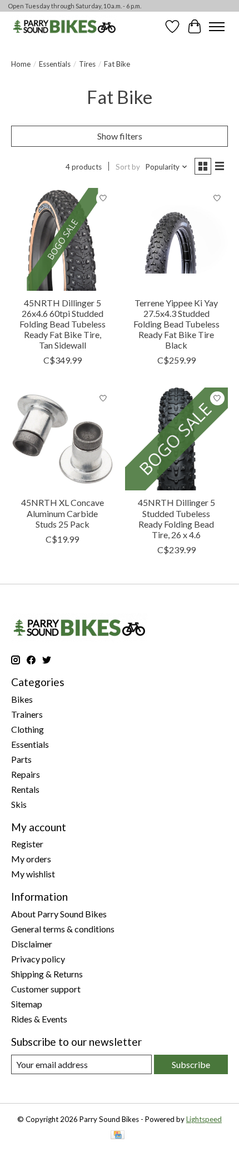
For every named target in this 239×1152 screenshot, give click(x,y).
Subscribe (191, 1064)
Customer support (46, 989)
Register (27, 843)
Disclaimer (31, 944)
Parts (21, 759)
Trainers (27, 714)
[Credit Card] (118, 1135)
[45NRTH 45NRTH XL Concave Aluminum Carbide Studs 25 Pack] (62, 439)
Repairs (25, 774)
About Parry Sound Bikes (59, 913)
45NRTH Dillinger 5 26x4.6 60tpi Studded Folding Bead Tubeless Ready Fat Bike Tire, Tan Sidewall (62, 324)
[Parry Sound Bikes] (64, 26)
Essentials (55, 63)
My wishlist (33, 873)
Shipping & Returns (47, 974)
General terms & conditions (62, 928)
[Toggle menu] (217, 27)
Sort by (128, 166)
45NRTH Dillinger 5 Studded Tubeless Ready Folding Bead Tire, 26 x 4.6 (176, 518)
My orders (31, 858)
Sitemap (26, 1004)
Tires (87, 63)
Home (21, 63)
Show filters (119, 136)
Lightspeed (204, 1119)
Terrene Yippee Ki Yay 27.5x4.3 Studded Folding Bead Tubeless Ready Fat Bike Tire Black (176, 324)
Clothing (27, 729)
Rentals (25, 789)
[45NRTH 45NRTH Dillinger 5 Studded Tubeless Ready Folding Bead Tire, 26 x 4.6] (176, 439)
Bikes (22, 699)
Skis (19, 804)
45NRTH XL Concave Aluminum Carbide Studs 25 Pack (62, 513)
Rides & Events (39, 1019)
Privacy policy (38, 959)
